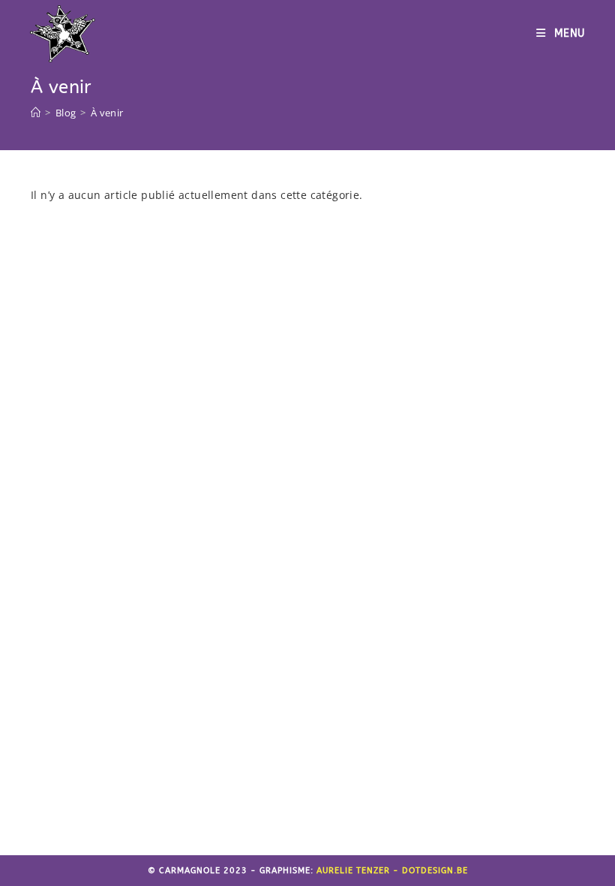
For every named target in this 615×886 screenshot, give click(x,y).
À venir (107, 112)
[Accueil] (35, 112)
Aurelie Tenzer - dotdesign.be (392, 870)
